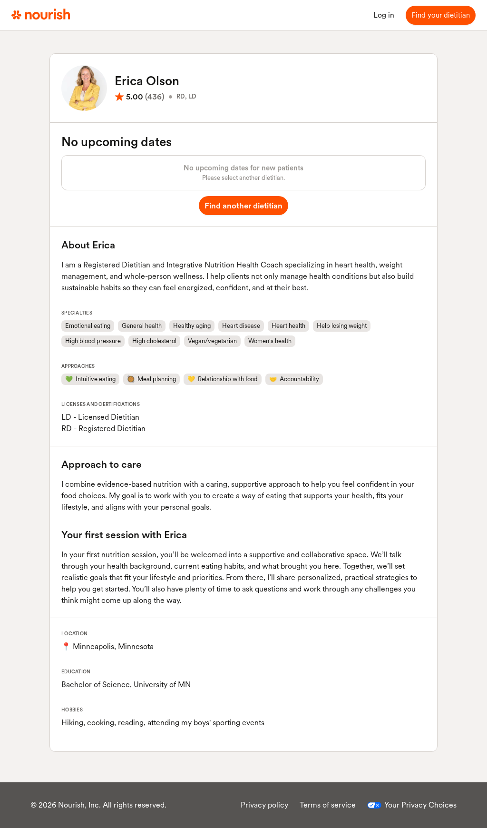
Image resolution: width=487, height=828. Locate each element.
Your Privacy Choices (420, 804)
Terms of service (328, 804)
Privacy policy (264, 804)
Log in (383, 15)
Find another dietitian (243, 205)
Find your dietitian (440, 15)
